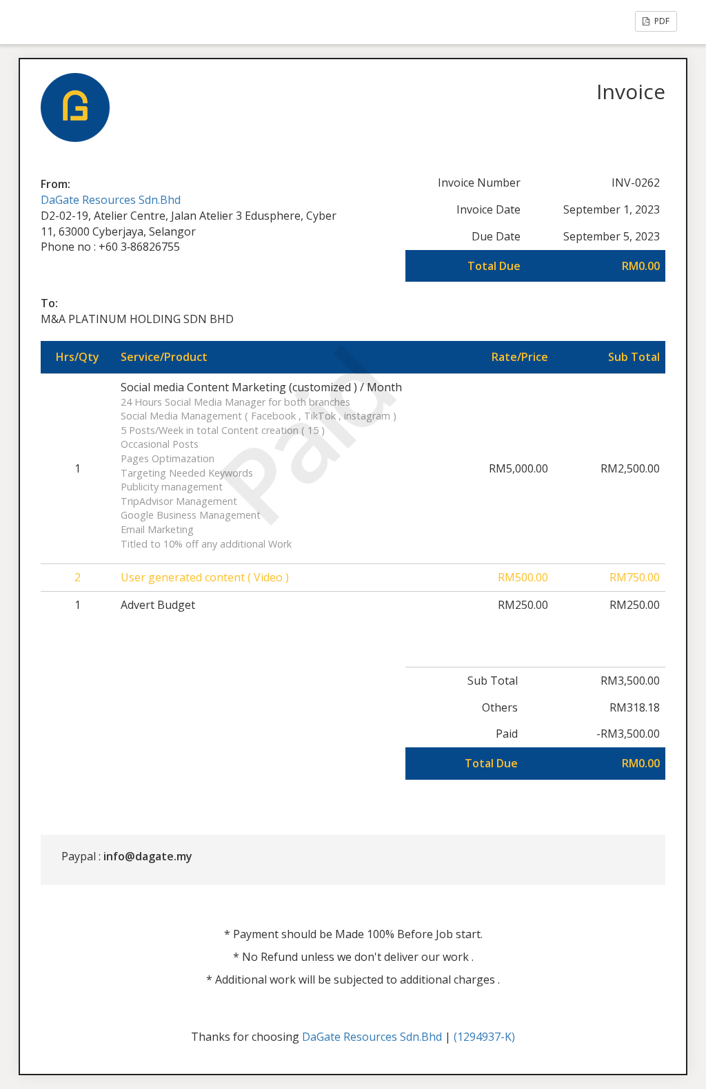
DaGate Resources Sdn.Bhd (111, 199)
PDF (660, 21)
